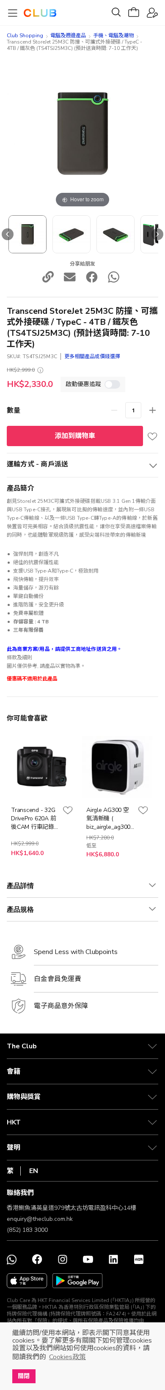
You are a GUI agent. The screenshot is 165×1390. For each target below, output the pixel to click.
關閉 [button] (24, 1376)
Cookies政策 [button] (67, 1357)
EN (33, 1171)
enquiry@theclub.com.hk (40, 1219)
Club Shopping (25, 35)
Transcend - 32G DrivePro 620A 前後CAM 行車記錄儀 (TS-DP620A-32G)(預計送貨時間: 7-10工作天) (33, 818)
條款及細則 (19, 657)
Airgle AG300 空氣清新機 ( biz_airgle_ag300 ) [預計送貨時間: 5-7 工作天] (110, 818)
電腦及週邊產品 (68, 35)
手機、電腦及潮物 (113, 35)
